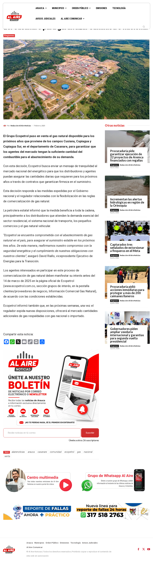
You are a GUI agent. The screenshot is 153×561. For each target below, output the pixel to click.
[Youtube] (148, 549)
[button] (143, 26)
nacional (88, 451)
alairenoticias (18, 451)
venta (7, 456)
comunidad (56, 451)
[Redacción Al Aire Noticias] (5, 125)
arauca (31, 451)
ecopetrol (69, 451)
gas (79, 451)
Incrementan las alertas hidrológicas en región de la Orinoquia (127, 202)
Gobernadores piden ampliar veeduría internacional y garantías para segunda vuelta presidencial (127, 335)
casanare (42, 451)
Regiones (9, 35)
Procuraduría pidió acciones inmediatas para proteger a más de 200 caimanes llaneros (127, 291)
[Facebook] (138, 549)
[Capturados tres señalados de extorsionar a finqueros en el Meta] (127, 237)
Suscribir (90, 432)
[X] (143, 549)
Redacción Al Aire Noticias (21, 126)
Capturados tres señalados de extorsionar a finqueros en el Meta (127, 248)
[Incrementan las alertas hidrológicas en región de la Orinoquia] (127, 192)
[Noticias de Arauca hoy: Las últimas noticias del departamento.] (19, 16)
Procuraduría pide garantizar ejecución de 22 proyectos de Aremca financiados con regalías (126, 155)
